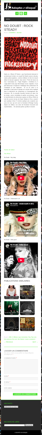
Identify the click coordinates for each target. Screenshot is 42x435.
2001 (10, 337)
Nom (6, 376)
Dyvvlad (19, 32)
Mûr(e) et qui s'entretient (21, 337)
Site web (8, 388)
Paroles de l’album (9, 150)
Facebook (17, 13)
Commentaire (10, 358)
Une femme (21, 339)
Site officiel (7, 153)
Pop (29, 337)
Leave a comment (30, 339)
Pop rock (33, 337)
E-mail (7, 382)
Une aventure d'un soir (10, 339)
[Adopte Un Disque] (21, 10)
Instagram (21, 13)
